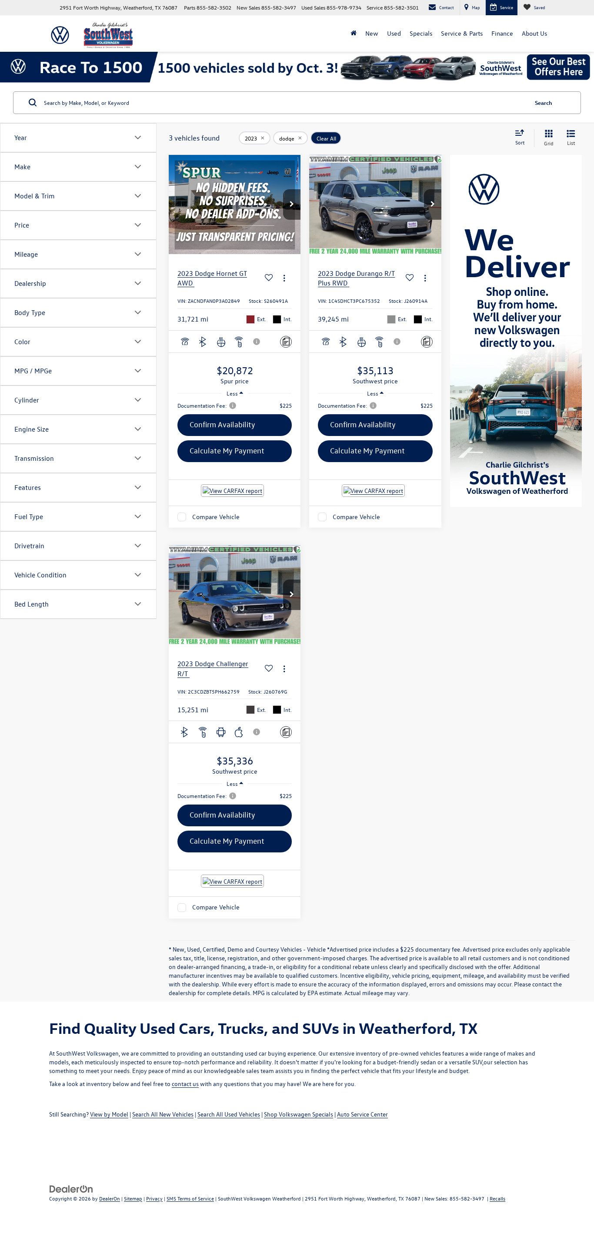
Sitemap (133, 1198)
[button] (291, 204)
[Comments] (286, 342)
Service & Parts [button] (462, 33)
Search (543, 102)
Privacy (154, 1198)
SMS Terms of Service (190, 1198)
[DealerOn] (71, 1188)
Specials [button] (421, 33)
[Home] (353, 33)
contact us (185, 1084)
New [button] (371, 33)
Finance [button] (502, 33)
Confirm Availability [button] (222, 424)
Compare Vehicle (216, 517)
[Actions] (284, 278)
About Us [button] (534, 33)
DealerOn (109, 1198)
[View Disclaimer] (257, 341)
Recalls (497, 1198)
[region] (234, 405)
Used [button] (394, 33)
